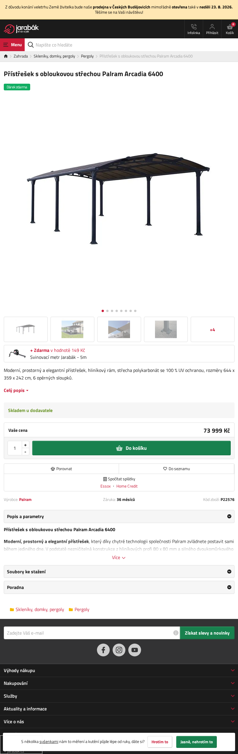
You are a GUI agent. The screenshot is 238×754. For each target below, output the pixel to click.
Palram (25, 499)
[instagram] (119, 650)
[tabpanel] (119, 535)
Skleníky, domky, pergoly (54, 56)
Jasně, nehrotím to (197, 742)
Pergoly (87, 56)
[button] (103, 311)
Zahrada (21, 56)
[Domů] (9, 56)
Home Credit (127, 486)
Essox (105, 486)
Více (116, 557)
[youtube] (134, 650)
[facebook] (103, 650)
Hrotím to (160, 742)
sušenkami (48, 741)
